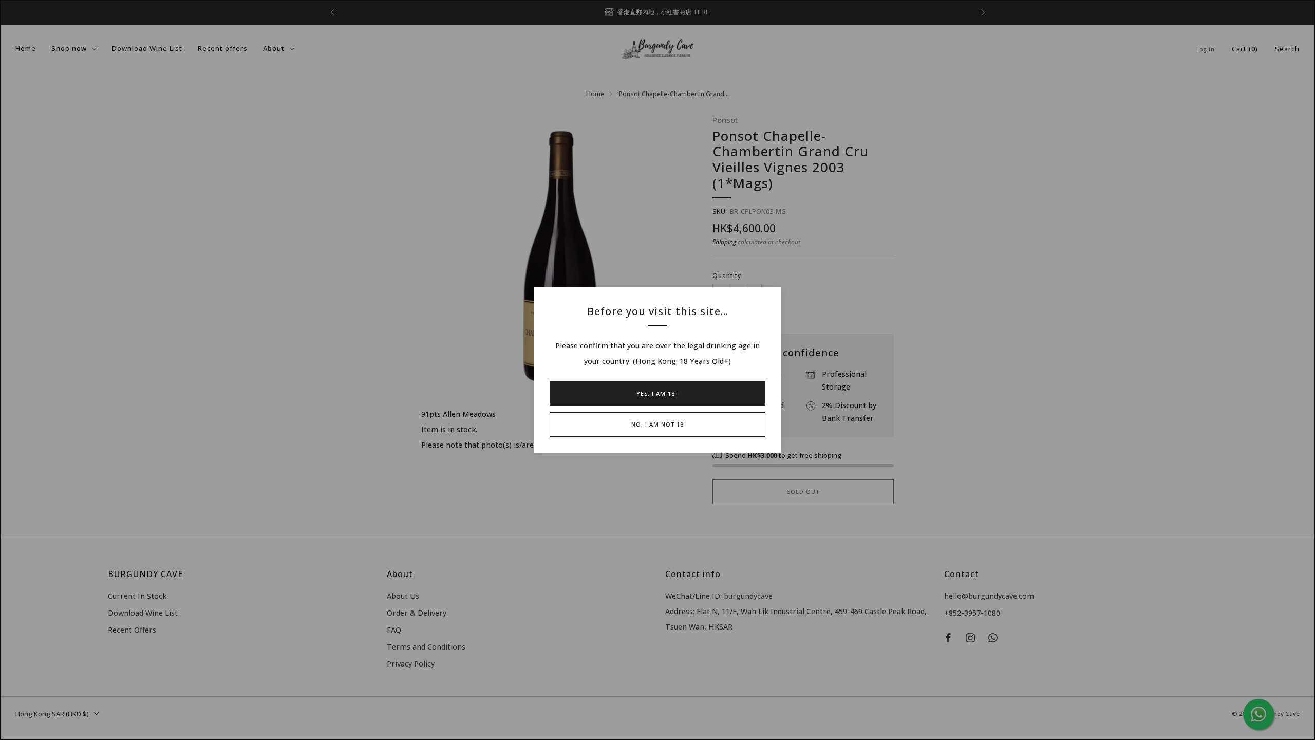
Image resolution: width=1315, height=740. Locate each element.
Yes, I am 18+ (657, 393)
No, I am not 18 (657, 424)
